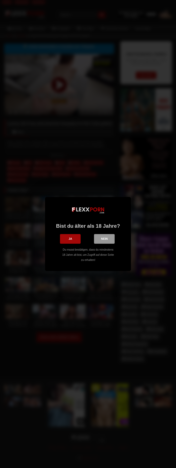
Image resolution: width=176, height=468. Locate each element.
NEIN (104, 238)
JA (70, 238)
